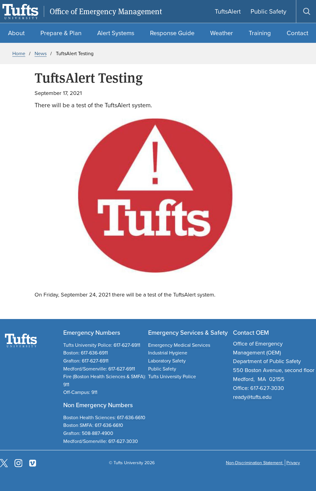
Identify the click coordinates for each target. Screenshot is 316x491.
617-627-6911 (127, 345)
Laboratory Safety (167, 360)
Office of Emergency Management (106, 11)
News (41, 53)
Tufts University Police (172, 376)
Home (18, 53)
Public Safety (162, 368)
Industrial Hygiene (167, 352)
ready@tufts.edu (252, 397)
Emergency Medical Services (179, 345)
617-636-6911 (94, 352)
